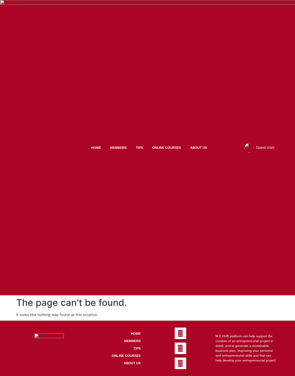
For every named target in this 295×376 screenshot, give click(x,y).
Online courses (166, 147)
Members (118, 147)
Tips (139, 147)
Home (96, 147)
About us (198, 147)
